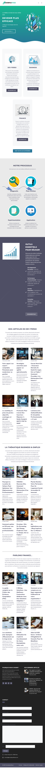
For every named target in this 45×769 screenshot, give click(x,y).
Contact (20, 765)
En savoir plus (31, 314)
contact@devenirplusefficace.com (11, 757)
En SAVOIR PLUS (12, 90)
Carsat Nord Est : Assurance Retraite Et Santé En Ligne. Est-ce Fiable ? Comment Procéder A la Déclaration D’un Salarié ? (36, 372)
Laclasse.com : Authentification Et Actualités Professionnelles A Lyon (36, 415)
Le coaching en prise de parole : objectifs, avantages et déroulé (8, 415)
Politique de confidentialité (28, 765)
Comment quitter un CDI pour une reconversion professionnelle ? (8, 528)
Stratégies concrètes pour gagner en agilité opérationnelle (22, 368)
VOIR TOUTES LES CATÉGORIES (22, 151)
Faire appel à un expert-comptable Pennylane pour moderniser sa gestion (35, 671)
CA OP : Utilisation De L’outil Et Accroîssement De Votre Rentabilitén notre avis (22, 639)
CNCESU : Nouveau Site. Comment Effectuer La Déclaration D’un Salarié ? (35, 690)
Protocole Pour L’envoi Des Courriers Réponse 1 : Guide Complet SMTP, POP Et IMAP (22, 417)
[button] (38, 3)
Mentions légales (39, 765)
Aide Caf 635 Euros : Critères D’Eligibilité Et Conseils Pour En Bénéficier (36, 637)
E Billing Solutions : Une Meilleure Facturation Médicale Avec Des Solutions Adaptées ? (22, 594)
